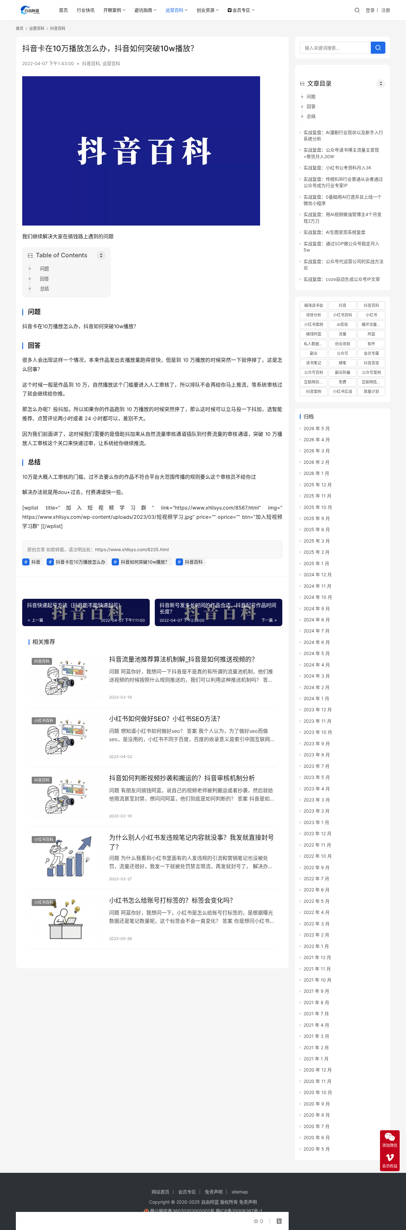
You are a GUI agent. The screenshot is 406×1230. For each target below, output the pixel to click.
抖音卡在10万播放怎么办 (80, 561)
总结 (44, 288)
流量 (342, 334)
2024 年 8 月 (317, 619)
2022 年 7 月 (316, 878)
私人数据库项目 (315, 343)
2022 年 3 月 (317, 923)
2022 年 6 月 (317, 889)
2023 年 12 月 (318, 709)
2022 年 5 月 (317, 901)
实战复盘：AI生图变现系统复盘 (334, 232)
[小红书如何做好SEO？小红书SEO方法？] (66, 737)
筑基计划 (371, 391)
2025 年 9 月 (317, 518)
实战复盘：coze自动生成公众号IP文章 (342, 279)
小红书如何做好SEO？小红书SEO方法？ (166, 719)
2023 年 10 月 (318, 732)
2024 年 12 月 (318, 574)
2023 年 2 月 (317, 811)
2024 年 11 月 (317, 586)
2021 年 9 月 (316, 991)
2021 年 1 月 (316, 1058)
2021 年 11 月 (317, 968)
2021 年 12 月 (317, 957)
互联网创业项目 (315, 382)
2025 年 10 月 (318, 507)
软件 (371, 343)
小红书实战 (342, 391)
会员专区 (241, 10)
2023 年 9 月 (317, 743)
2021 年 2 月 (316, 1047)
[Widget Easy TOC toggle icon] (381, 83)
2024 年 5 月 (317, 653)
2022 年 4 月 (317, 912)
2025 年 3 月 (317, 541)
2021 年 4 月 (316, 1025)
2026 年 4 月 (317, 439)
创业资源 (205, 10)
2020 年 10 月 (318, 1092)
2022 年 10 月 (318, 856)
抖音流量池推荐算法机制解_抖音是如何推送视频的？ (183, 659)
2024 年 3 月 (317, 676)
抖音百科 (91, 63)
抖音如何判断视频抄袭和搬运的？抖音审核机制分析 (182, 778)
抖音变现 (371, 363)
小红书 (371, 315)
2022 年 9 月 (317, 867)
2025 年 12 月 (318, 484)
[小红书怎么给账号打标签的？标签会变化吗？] (66, 919)
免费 (342, 382)
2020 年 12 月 (318, 1069)
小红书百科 (43, 720)
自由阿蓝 (210, 1202)
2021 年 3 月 (316, 1036)
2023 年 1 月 (316, 822)
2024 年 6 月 (317, 642)
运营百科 (174, 10)
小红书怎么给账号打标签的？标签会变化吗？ (172, 900)
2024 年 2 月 (317, 687)
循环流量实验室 (373, 324)
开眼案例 (112, 10)
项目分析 (313, 315)
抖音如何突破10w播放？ (145, 561)
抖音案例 (313, 391)
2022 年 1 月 (316, 946)
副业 (314, 353)
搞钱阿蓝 (313, 334)
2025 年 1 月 (316, 563)
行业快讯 (86, 10)
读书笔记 (313, 363)
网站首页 (160, 1191)
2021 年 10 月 (317, 980)
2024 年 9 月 (317, 608)
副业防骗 (342, 372)
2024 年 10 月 (318, 597)
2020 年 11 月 (317, 1081)
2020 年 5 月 (317, 1149)
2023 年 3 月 (317, 799)
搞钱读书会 (313, 305)
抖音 (35, 561)
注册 (385, 10)
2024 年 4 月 (317, 664)
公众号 (342, 353)
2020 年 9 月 (317, 1103)
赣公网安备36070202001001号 (182, 1210)
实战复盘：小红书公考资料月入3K (337, 167)
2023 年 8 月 (317, 754)
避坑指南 (143, 10)
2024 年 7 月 (317, 630)
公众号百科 (313, 372)
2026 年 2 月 (317, 462)
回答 (44, 278)
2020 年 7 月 (317, 1126)
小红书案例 (313, 324)
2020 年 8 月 (317, 1115)
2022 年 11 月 (317, 845)
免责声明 (214, 1191)
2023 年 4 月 (317, 788)
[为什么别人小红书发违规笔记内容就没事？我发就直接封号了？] (66, 856)
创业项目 (342, 343)
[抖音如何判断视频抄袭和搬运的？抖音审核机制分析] (66, 797)
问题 (44, 268)
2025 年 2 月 (317, 552)
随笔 (342, 363)
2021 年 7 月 (316, 1013)
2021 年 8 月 (316, 1002)
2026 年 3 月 (317, 450)
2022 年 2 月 (316, 934)
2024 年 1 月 (316, 698)
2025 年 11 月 (317, 495)
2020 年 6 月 (317, 1137)
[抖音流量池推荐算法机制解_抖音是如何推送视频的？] (66, 678)
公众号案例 (371, 372)
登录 (370, 10)
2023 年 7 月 (317, 766)
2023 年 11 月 (317, 721)
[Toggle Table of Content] (101, 255)
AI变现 (342, 324)
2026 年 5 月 (317, 428)
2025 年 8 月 (317, 529)
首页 (63, 10)
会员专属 (371, 353)
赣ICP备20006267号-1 (239, 1210)
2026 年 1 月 (316, 473)
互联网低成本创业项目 (373, 382)
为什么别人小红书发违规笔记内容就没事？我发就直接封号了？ (191, 842)
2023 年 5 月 (317, 777)
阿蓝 (371, 334)
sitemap (240, 1191)
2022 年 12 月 (317, 833)
